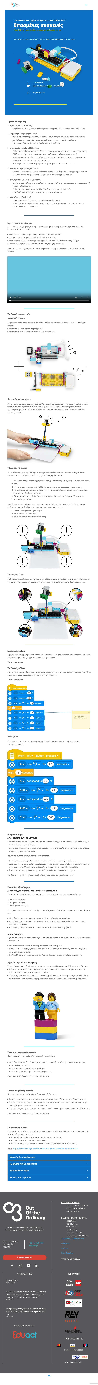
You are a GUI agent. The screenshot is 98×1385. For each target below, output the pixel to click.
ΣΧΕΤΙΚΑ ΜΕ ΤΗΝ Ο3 (70, 1259)
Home (16, 39)
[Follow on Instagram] (20, 1265)
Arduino (64, 1248)
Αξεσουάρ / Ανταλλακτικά (72, 1238)
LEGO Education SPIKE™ (75, 1233)
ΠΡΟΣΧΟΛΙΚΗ (71, 1221)
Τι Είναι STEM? (12, 1280)
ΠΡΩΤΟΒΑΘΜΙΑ (72, 1224)
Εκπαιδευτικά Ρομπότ (27, 39)
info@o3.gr (33, 1245)
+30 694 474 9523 (36, 1243)
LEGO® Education (21, 20)
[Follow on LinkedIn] (36, 1265)
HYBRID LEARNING (73, 1212)
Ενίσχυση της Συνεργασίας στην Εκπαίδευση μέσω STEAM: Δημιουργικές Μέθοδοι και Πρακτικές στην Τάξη (26, 1311)
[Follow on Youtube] (28, 1265)
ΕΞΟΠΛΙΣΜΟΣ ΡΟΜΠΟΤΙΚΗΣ (74, 1218)
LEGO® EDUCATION (70, 1202)
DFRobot (65, 1243)
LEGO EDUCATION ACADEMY (77, 1206)
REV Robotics (67, 1253)
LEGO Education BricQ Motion (77, 1236)
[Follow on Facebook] (12, 1265)
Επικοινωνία (24, 1257)
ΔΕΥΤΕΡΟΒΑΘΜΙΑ (72, 1227)
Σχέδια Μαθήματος (39, 20)
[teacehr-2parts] (49, 393)
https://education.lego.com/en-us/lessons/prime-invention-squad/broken (45, 1148)
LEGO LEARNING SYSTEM (75, 1209)
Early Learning (71, 1230)
